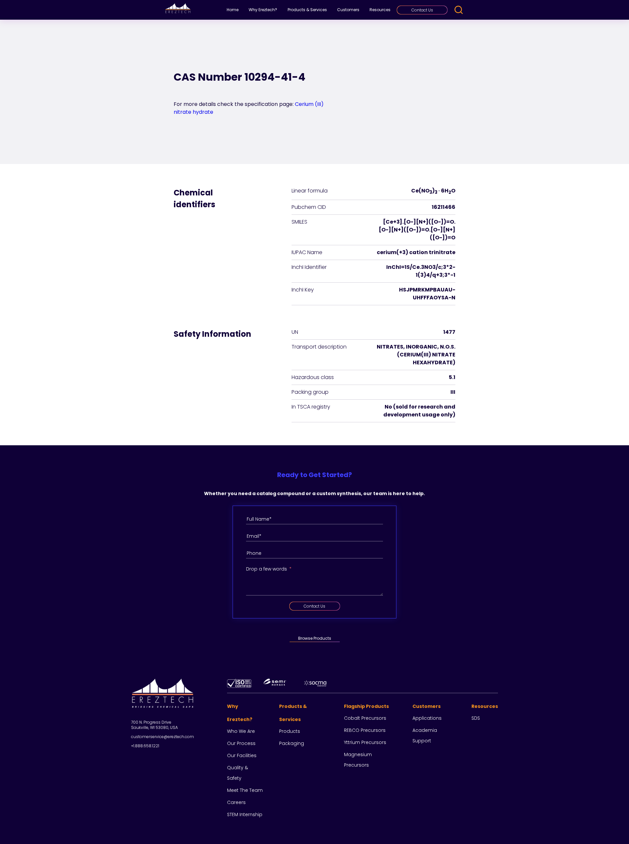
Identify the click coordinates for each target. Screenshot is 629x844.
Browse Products (314, 638)
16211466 (443, 207)
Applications (427, 718)
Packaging (291, 743)
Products (289, 731)
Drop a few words (266, 569)
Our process (241, 743)
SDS (475, 718)
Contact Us (422, 10)
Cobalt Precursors (365, 718)
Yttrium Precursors (365, 742)
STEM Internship (244, 814)
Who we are (241, 731)
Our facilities (242, 755)
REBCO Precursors (365, 730)
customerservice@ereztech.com (162, 736)
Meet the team (245, 790)
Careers (236, 802)
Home (232, 9)
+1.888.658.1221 (145, 746)
